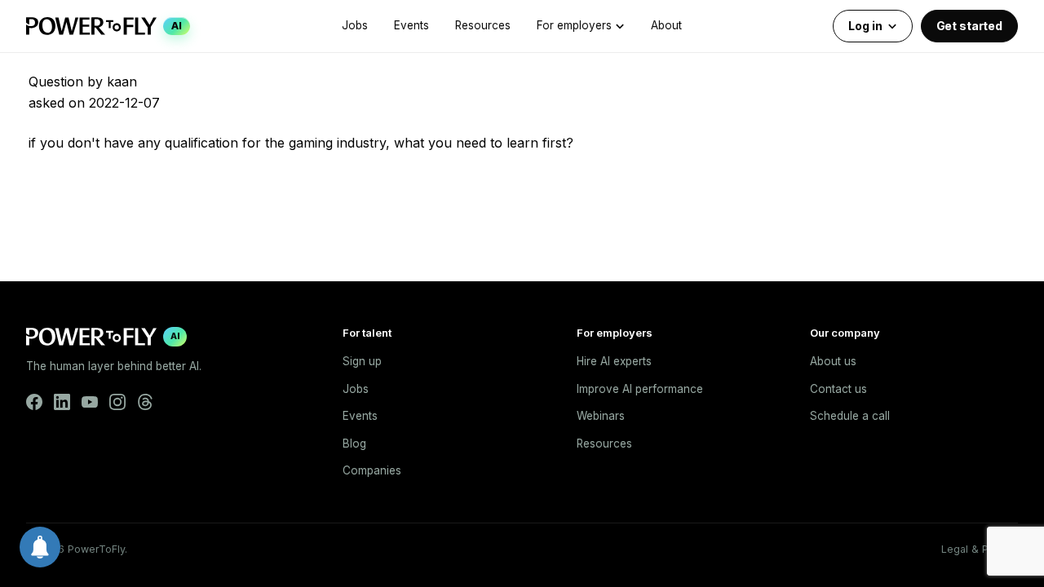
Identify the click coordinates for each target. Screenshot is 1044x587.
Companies (372, 470)
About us (833, 361)
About (666, 25)
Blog (354, 443)
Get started (969, 26)
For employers (574, 25)
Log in (865, 26)
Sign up (362, 361)
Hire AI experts (614, 361)
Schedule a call (850, 415)
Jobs (355, 25)
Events (411, 25)
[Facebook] (34, 402)
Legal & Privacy (979, 549)
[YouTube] (90, 402)
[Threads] (145, 402)
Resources (483, 25)
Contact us (838, 388)
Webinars (601, 415)
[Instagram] (117, 402)
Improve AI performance (640, 388)
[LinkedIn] (62, 402)
